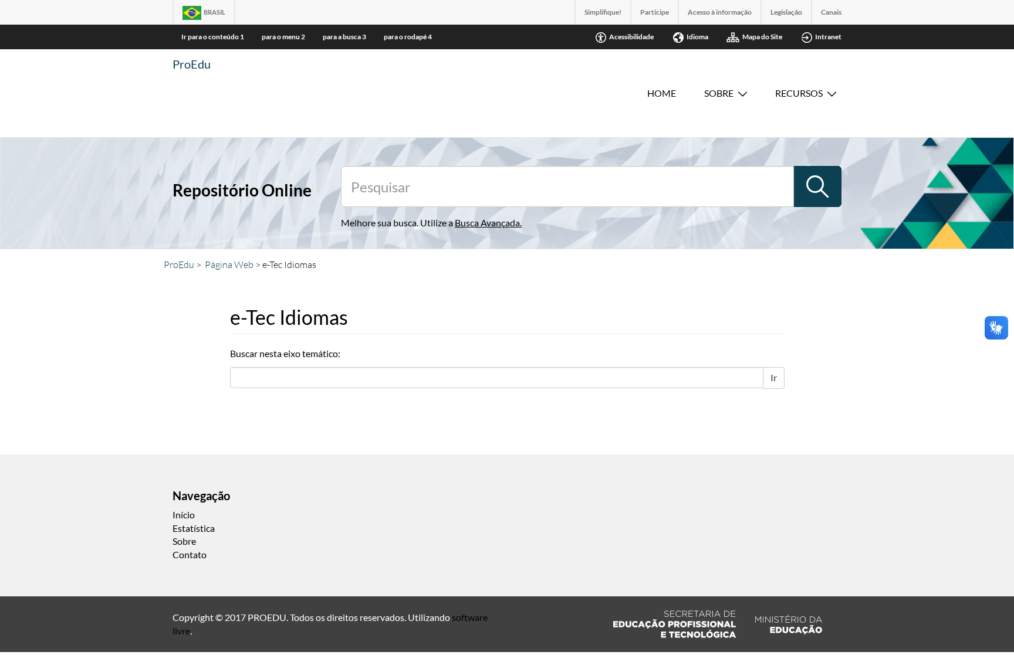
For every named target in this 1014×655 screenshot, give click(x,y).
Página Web (229, 264)
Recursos (799, 93)
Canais (831, 12)
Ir (773, 377)
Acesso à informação (720, 12)
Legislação (786, 12)
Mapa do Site (762, 36)
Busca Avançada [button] (487, 222)
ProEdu (192, 64)
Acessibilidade (631, 36)
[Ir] (817, 186)
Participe (654, 12)
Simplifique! (602, 12)
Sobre (719, 93)
